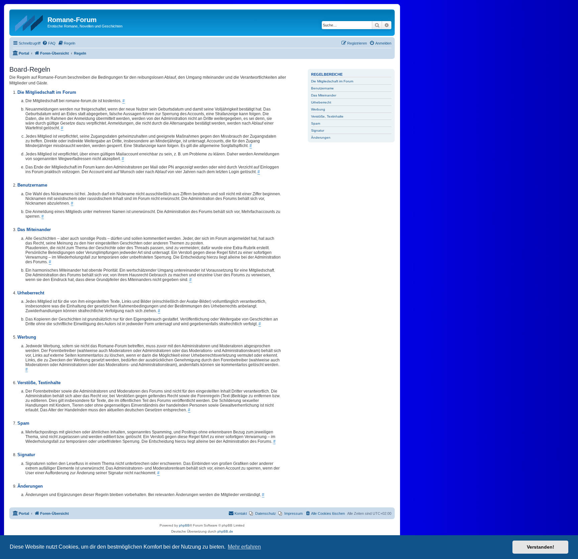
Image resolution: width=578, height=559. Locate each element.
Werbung (318, 109)
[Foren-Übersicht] (29, 21)
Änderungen (320, 137)
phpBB (184, 525)
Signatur (317, 130)
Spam (315, 123)
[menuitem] (49, 43)
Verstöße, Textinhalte (327, 116)
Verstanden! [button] (540, 547)
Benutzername (322, 88)
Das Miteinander (323, 95)
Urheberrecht (321, 102)
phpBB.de (225, 531)
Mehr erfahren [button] (244, 547)
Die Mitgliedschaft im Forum (332, 81)
